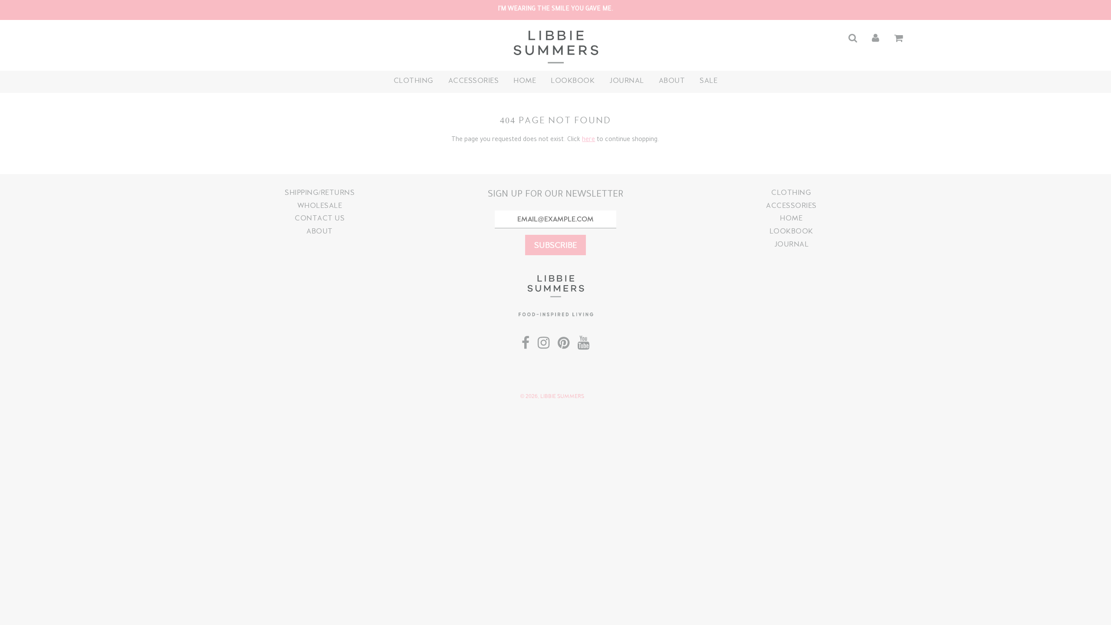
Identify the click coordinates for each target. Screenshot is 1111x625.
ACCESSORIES (473, 80)
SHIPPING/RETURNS (320, 192)
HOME (524, 80)
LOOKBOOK (573, 80)
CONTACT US (320, 218)
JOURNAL (626, 80)
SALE (708, 80)
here (588, 140)
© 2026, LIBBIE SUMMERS (552, 396)
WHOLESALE (319, 205)
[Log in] (875, 38)
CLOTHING (414, 80)
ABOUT (672, 80)
